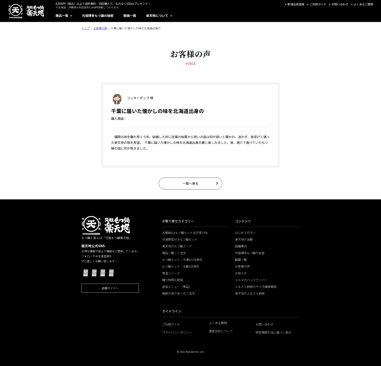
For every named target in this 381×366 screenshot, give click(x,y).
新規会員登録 (296, 4)
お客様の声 (100, 28)
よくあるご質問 (363, 4)
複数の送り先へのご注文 (178, 293)
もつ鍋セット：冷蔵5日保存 (180, 266)
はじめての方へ (245, 233)
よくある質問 (218, 323)
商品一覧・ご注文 (174, 253)
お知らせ (241, 273)
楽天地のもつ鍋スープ (176, 246)
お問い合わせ (340, 4)
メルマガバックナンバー (251, 280)
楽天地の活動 (244, 239)
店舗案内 (241, 246)
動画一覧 (129, 15)
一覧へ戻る (190, 183)
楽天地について (157, 15)
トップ (85, 28)
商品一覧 (62, 15)
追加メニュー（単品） (177, 286)
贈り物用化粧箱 (172, 280)
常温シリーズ (171, 273)
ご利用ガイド (318, 4)
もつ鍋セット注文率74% (185, 233)
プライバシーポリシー (177, 332)
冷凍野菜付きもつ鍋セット (180, 239)
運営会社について (221, 331)
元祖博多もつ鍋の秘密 (98, 15)
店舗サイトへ (110, 288)
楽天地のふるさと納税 (250, 293)
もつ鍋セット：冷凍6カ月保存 (182, 259)
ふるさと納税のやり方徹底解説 (256, 286)
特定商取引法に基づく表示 (273, 332)
